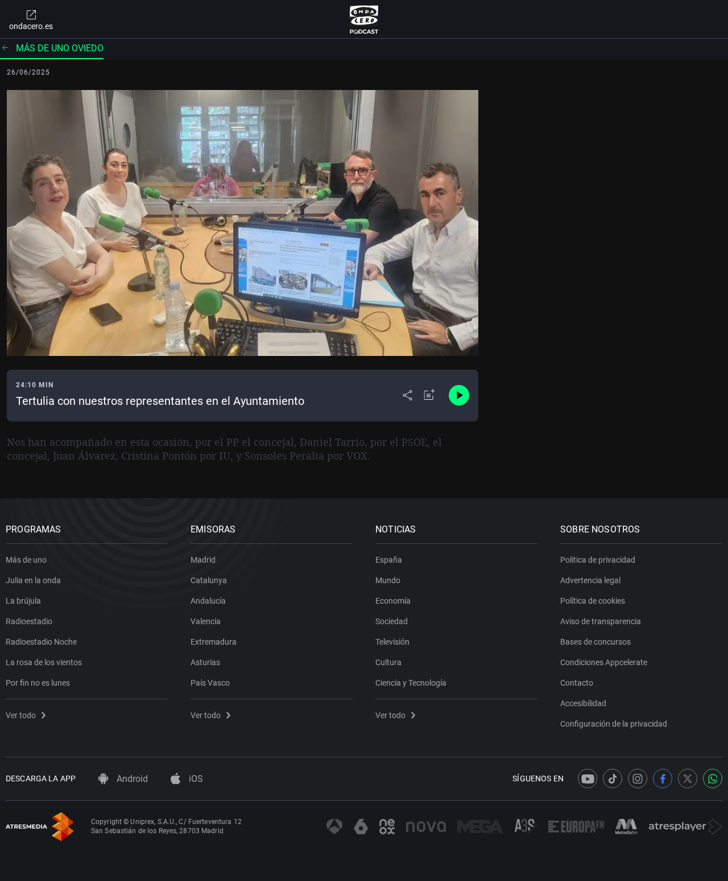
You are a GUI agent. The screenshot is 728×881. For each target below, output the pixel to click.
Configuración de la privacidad (613, 723)
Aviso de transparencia (600, 621)
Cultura (388, 662)
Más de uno (26, 559)
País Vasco (210, 682)
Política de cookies (592, 600)
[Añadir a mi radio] (429, 395)
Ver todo (21, 715)
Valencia (206, 621)
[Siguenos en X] (687, 778)
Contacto (576, 682)
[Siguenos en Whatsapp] (712, 778)
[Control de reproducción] (459, 395)
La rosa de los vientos (44, 662)
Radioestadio (29, 621)
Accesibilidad (583, 703)
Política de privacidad (597, 559)
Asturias (205, 662)
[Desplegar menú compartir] (407, 395)
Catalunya (209, 580)
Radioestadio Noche (41, 641)
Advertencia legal (590, 580)
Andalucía (208, 600)
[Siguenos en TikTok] (612, 778)
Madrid (203, 559)
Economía (393, 600)
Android (131, 778)
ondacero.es (31, 26)
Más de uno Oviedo (60, 48)
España (388, 559)
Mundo (387, 580)
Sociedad (391, 621)
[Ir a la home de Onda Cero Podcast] (364, 19)
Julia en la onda (33, 580)
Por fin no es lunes (38, 682)
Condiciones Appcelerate (603, 662)
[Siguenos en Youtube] (587, 778)
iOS (195, 778)
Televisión (392, 641)
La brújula (23, 600)
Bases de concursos (595, 641)
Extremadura (214, 641)
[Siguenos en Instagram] (637, 778)
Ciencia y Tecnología (410, 682)
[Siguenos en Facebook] (662, 778)
